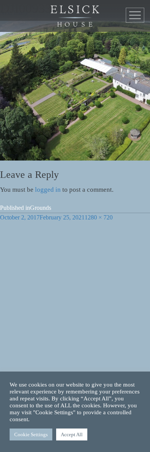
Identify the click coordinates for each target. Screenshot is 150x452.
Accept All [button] (72, 434)
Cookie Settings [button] (31, 434)
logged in (48, 189)
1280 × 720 (99, 217)
